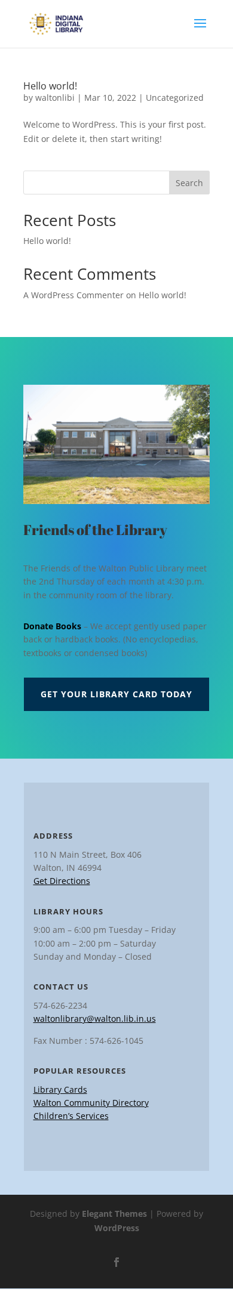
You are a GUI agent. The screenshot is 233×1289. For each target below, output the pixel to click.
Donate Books (52, 626)
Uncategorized (175, 97)
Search (189, 182)
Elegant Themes (114, 1213)
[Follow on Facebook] (116, 1262)
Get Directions (61, 880)
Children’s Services (71, 1115)
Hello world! (50, 85)
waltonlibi (55, 97)
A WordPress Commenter (73, 295)
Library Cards (60, 1089)
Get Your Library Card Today (116, 694)
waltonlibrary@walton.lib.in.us (94, 1018)
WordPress (116, 1228)
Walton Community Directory (91, 1102)
